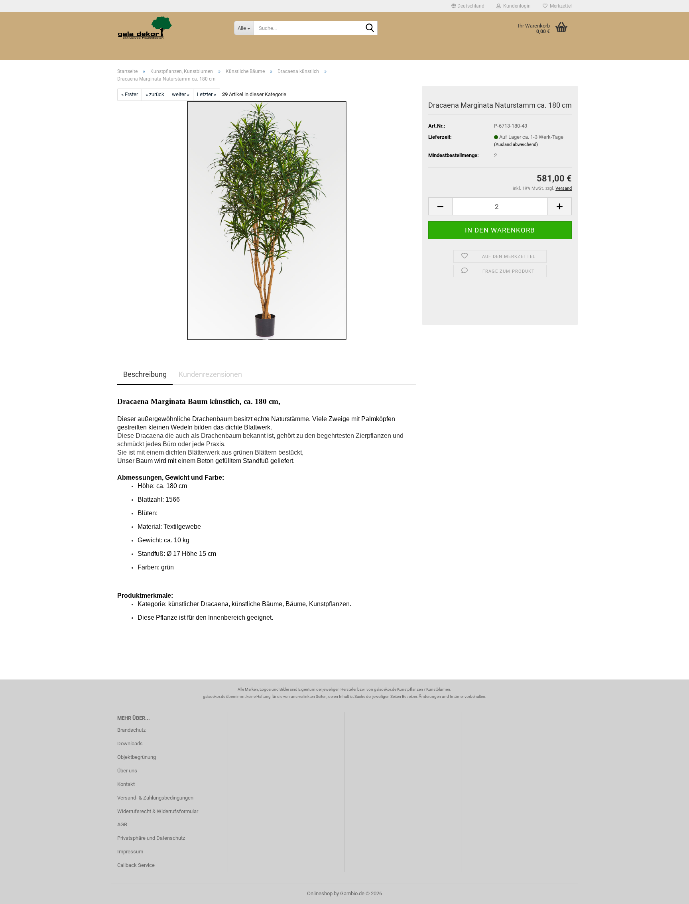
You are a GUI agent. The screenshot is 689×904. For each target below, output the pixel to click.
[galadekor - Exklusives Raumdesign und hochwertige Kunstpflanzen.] (169, 28)
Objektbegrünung (136, 757)
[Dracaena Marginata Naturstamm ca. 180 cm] (266, 220)
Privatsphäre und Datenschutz (151, 838)
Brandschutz (131, 730)
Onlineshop (320, 893)
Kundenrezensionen (210, 374)
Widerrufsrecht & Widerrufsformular (157, 811)
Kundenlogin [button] (516, 6)
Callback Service (136, 865)
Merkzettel (559, 6)
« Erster (129, 94)
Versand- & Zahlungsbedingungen (155, 798)
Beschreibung (145, 374)
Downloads (130, 743)
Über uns (127, 771)
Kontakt (126, 784)
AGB (122, 824)
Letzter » (206, 94)
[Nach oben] (667, 892)
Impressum (130, 852)
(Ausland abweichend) (516, 144)
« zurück (155, 94)
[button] (467, 6)
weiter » (180, 94)
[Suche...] (370, 28)
